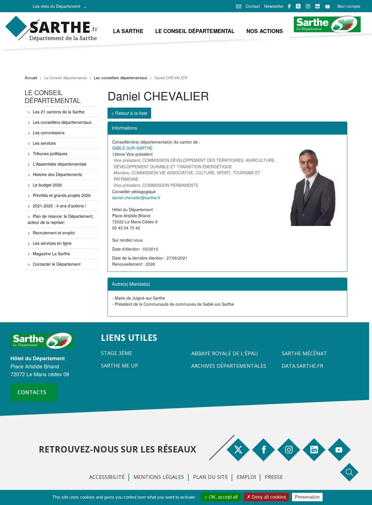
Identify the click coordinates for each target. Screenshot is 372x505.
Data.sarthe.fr (302, 365)
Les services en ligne (52, 243)
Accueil (31, 77)
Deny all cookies (268, 497)
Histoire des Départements (57, 174)
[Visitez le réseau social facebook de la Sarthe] (289, 6)
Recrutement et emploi (54, 233)
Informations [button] (124, 127)
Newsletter (274, 6)
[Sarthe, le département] (44, 340)
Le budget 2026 (47, 185)
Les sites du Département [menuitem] (54, 7)
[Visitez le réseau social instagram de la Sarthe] (308, 6)
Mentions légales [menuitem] (158, 476)
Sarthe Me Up (119, 365)
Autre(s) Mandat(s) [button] (131, 283)
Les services (44, 143)
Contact (253, 6)
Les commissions (49, 132)
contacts (31, 392)
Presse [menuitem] (274, 476)
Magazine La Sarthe (51, 253)
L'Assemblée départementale (60, 164)
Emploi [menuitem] (246, 476)
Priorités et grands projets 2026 (62, 195)
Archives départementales (228, 365)
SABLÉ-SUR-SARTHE (132, 148)
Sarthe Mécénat (304, 353)
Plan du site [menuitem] (210, 476)
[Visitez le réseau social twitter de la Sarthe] (298, 6)
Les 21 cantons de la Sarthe (59, 112)
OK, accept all (223, 497)
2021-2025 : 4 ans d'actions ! (59, 206)
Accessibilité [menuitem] (107, 476)
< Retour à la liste (129, 113)
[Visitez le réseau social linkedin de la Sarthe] (317, 6)
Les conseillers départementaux (120, 77)
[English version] (238, 6)
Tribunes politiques (50, 153)
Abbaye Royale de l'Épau (224, 353)
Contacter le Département (57, 264)
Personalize (307, 497)
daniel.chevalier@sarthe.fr (136, 197)
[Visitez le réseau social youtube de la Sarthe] (327, 6)
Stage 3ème (116, 353)
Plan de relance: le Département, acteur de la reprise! (61, 219)
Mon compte (348, 6)
